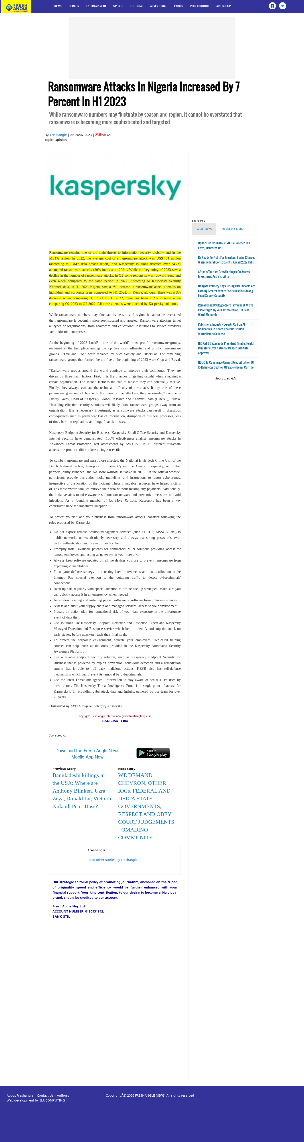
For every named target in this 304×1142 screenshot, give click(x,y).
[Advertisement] (152, 48)
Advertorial (158, 6)
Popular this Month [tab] (232, 229)
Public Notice (199, 6)
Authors (63, 1095)
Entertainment (96, 6)
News (58, 6)
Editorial (136, 6)
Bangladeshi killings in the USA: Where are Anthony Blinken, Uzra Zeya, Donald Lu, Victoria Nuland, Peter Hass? (82, 790)
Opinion (74, 6)
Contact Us (45, 1095)
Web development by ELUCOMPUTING (36, 1100)
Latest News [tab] (204, 229)
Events (178, 6)
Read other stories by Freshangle (113, 860)
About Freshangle (20, 1095)
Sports (118, 6)
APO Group (223, 6)
